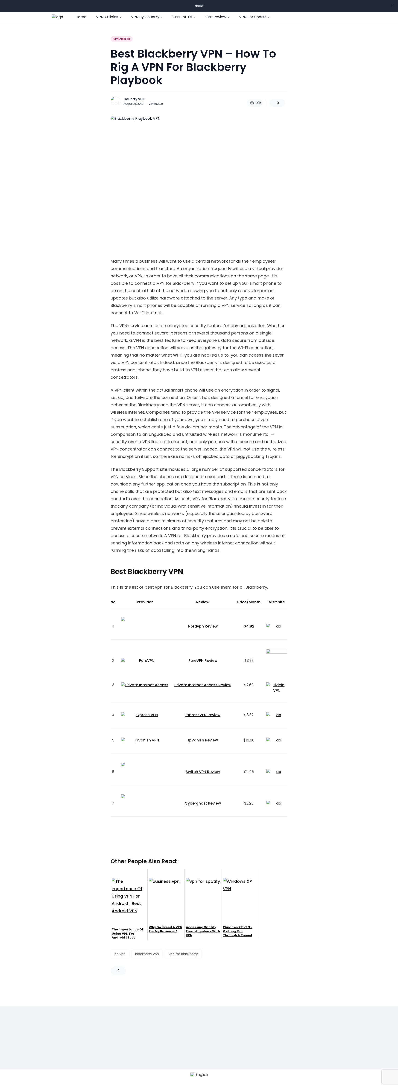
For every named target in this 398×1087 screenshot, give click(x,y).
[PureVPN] (144, 660)
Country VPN (134, 99)
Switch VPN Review (203, 771)
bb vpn (120, 954)
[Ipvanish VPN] (144, 740)
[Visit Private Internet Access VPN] (276, 687)
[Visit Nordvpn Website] (276, 627)
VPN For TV (182, 17)
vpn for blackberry (183, 954)
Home (81, 17)
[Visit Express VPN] (276, 715)
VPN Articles (107, 17)
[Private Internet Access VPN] (144, 685)
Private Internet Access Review (202, 685)
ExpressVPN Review (202, 715)
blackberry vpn (147, 954)
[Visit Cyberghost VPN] (276, 804)
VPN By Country (145, 17)
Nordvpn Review (203, 626)
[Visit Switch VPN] (276, 772)
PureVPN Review (202, 660)
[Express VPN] (144, 715)
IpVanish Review (203, 740)
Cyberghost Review (203, 803)
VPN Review (215, 17)
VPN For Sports (252, 17)
